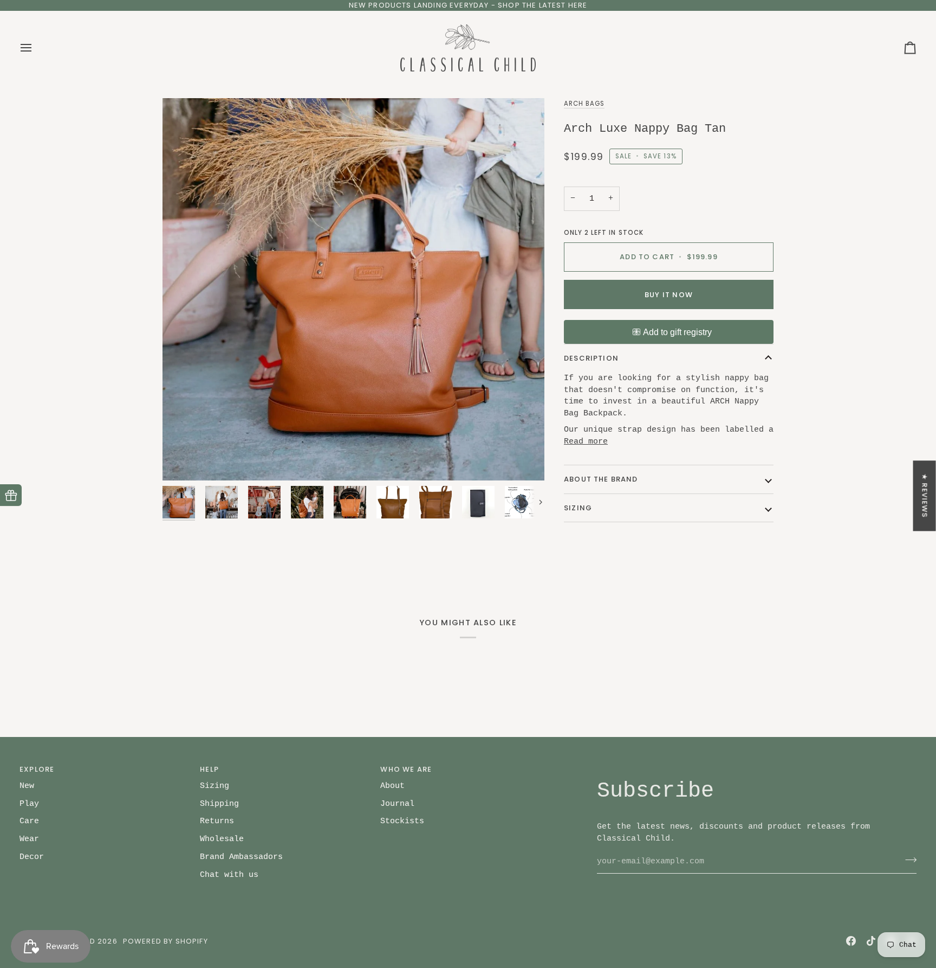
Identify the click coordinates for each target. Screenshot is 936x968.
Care (29, 821)
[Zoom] (353, 289)
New (27, 785)
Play (29, 803)
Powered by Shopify (165, 941)
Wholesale (222, 839)
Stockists (402, 821)
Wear (29, 839)
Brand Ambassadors (241, 856)
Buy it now (669, 295)
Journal (397, 803)
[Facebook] (851, 941)
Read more (586, 441)
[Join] (907, 860)
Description (591, 358)
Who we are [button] (406, 769)
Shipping (219, 803)
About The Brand (601, 479)
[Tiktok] (871, 941)
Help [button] (209, 769)
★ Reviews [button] (925, 495)
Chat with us (229, 874)
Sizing (578, 508)
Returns (217, 821)
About (392, 785)
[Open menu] (36, 48)
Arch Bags (584, 103)
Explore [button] (37, 769)
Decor (32, 856)
